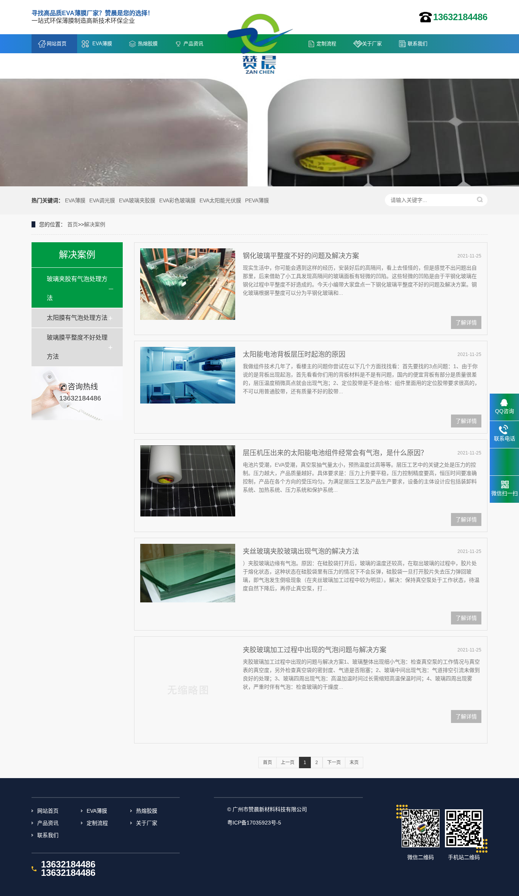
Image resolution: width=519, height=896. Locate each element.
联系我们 (417, 43)
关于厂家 (372, 43)
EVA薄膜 (102, 43)
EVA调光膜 (102, 200)
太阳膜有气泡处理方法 (77, 318)
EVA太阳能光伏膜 (220, 200)
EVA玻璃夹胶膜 (137, 200)
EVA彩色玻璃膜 (177, 200)
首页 (72, 224)
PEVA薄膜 (257, 200)
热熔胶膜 (148, 43)
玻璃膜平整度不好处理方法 (77, 347)
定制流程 (326, 43)
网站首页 (56, 43)
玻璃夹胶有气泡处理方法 (77, 288)
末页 (354, 762)
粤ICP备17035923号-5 (254, 823)
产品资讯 (193, 43)
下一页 (334, 762)
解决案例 (94, 224)
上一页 (287, 762)
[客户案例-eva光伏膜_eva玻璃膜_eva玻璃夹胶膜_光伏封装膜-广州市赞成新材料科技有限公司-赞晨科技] (263, 38)
